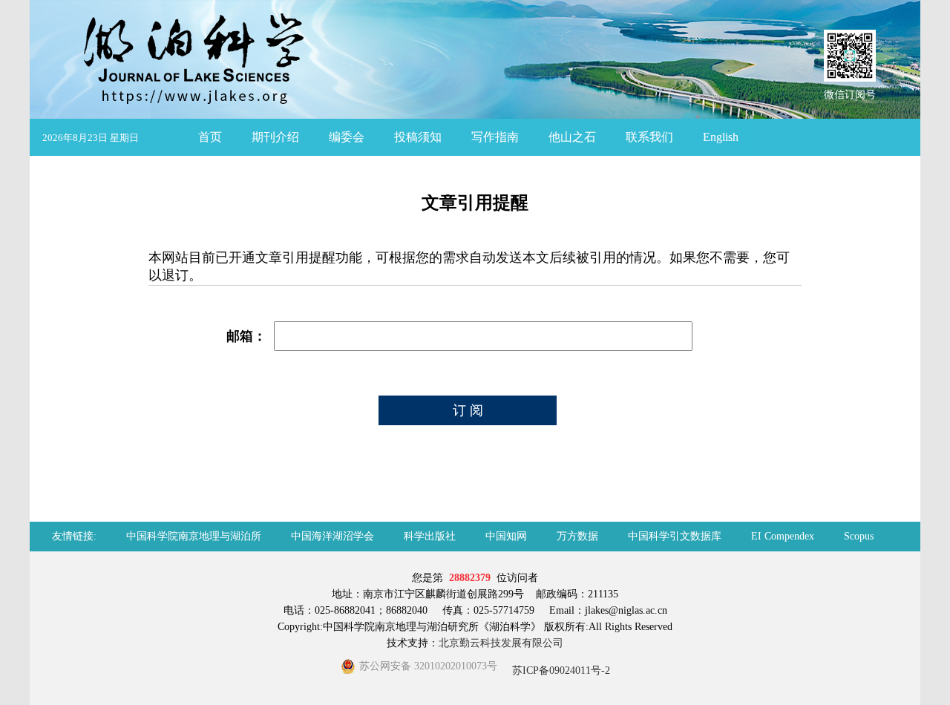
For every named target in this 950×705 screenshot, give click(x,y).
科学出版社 (430, 536)
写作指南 (495, 137)
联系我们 (649, 137)
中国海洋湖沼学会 (332, 536)
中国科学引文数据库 (674, 536)
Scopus (859, 536)
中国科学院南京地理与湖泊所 (193, 536)
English (720, 137)
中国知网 (506, 536)
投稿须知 (418, 137)
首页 (210, 137)
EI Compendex (782, 536)
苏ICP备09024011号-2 (559, 670)
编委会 (346, 137)
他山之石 (572, 137)
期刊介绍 (275, 137)
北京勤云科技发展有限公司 (501, 643)
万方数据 (577, 536)
